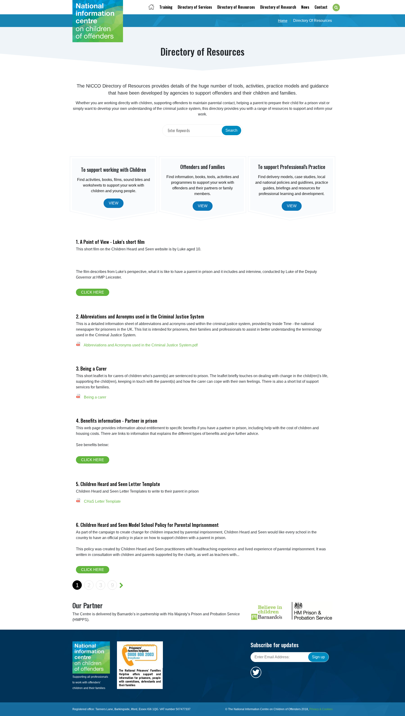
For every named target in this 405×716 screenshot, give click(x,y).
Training (165, 7)
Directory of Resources (236, 7)
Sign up (318, 657)
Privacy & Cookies (321, 709)
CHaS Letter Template (102, 501)
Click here (92, 292)
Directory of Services (195, 7)
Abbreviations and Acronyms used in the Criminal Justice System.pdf (140, 345)
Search (231, 130)
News (305, 7)
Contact (321, 7)
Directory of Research (278, 7)
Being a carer (94, 397)
